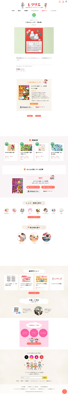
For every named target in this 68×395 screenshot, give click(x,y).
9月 (28, 157)
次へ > (38, 115)
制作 (12, 156)
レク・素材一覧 (34, 217)
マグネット (39, 157)
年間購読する (49, 187)
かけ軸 (7, 157)
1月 (25, 70)
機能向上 (8, 156)
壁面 (27, 156)
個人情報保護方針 (44, 386)
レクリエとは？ (60, 2)
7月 (56, 157)
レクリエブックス (34, 10)
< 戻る (29, 115)
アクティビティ (43, 287)
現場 (38, 287)
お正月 (19, 70)
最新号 (19, 10)
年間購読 (63, 2)
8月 (59, 157)
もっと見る (34, 292)
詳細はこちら (33, 103)
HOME (13, 10)
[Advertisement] (25, 127)
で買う (44, 107)
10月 (22, 159)
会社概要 (23, 386)
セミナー (23, 287)
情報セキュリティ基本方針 (33, 386)
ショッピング (53, 10)
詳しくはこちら (34, 343)
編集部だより (44, 10)
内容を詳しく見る (34, 187)
